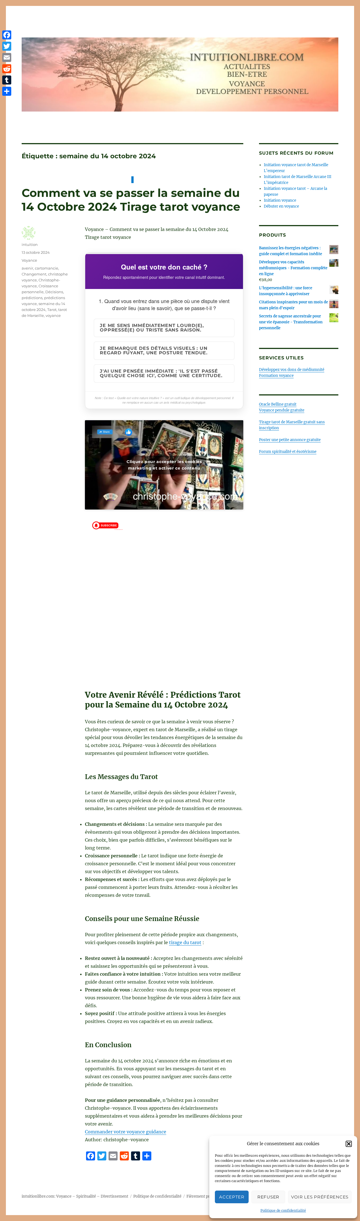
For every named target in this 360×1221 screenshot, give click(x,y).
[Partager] (6, 91)
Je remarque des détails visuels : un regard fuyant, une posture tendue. (154, 350)
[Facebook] (6, 35)
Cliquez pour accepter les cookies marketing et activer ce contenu (164, 465)
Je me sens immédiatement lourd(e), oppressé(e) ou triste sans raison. (152, 328)
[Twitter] (6, 46)
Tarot (52, 309)
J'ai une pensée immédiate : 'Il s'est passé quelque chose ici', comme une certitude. (161, 373)
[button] (349, 1144)
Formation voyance (276, 375)
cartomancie (46, 268)
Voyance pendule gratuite (281, 410)
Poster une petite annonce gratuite (290, 439)
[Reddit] (6, 68)
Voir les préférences (319, 1197)
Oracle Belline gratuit (277, 404)
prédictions (32, 297)
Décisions (54, 292)
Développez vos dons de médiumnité (291, 369)
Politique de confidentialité (283, 1210)
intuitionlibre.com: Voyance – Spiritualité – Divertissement (75, 1196)
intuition (30, 244)
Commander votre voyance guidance (125, 1132)
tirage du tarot (185, 942)
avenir (27, 268)
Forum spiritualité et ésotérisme (287, 451)
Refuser (268, 1197)
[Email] (6, 57)
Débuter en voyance (281, 206)
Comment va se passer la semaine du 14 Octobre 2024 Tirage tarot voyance (131, 199)
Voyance (29, 260)
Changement (34, 274)
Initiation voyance (280, 200)
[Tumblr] (6, 80)
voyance (53, 315)
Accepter (231, 1197)
